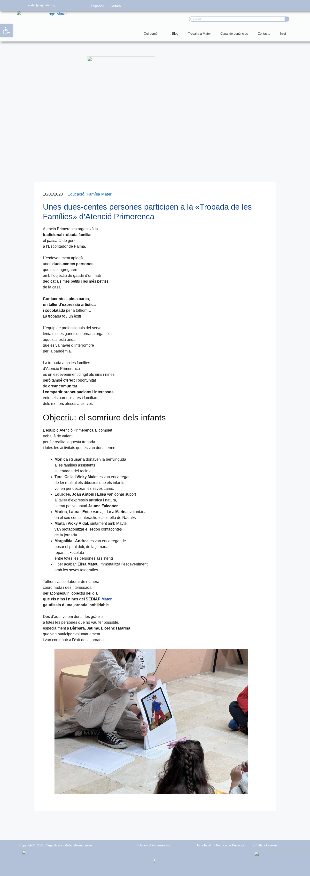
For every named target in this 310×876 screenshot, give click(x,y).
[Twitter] (255, 5)
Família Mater (99, 194)
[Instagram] (266, 5)
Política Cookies (266, 845)
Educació (76, 194)
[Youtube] (276, 5)
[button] (6, 30)
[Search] (287, 19)
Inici (283, 33)
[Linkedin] (287, 5)
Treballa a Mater (199, 33)
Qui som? (150, 33)
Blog (175, 33)
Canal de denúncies (234, 33)
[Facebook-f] (244, 5)
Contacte (264, 33)
